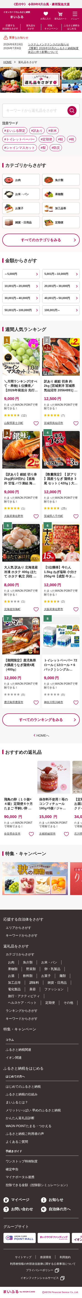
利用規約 (65, 1257)
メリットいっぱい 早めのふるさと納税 (33, 1110)
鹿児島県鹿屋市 (13, 702)
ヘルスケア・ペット (22, 1002)
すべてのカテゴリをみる (41, 240)
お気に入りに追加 (31, 833)
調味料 (34, 982)
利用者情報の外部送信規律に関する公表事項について (43, 1263)
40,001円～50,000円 (57, 298)
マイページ (20, 1200)
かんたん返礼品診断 (20, 1118)
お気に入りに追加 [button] (36, 423)
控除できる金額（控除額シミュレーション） (37, 1185)
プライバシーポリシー (39, 1270)
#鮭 (60, 139)
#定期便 (46, 139)
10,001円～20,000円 (17, 286)
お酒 (11, 976)
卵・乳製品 (52, 969)
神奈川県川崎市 (53, 702)
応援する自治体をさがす (10, 27)
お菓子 (46, 976)
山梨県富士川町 (13, 423)
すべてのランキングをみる (41, 720)
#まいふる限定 (14, 130)
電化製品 (14, 989)
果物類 (13, 969)
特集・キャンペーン (51, 27)
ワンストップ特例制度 (22, 1161)
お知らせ (56, 1200)
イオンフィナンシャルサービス (39, 1278)
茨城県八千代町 (53, 516)
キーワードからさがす (22, 935)
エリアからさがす (18, 927)
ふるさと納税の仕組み (22, 1094)
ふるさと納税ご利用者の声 (25, 1133)
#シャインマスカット (19, 148)
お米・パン (49, 962)
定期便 (50, 1002)
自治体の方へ (60, 1209)
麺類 (62, 976)
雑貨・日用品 (57, 982)
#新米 (53, 130)
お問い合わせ (22, 1209)
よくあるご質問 (17, 1141)
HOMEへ (42, 735)
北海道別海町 (12, 609)
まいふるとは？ (17, 1102)
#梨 (43, 148)
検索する (72, 110)
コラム (10, 1039)
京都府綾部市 (47, 833)
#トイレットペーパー (19, 139)
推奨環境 (45, 1257)
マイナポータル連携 (20, 1177)
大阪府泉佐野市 (13, 516)
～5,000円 (11, 274)
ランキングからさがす (22, 1010)
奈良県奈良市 (12, 833)
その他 (68, 1002)
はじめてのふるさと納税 (23, 1086)
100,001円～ (52, 310)
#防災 (56, 148)
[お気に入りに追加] (36, 423)
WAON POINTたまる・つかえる (28, 1126)
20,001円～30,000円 (57, 286)
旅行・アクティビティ (24, 996)
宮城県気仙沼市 (53, 423)
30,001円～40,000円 (17, 298)
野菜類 (31, 969)
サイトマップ (23, 1257)
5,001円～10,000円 (56, 274)
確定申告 (12, 1169)
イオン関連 (14, 1057)
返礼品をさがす (30, 27)
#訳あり (37, 130)
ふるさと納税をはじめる (72, 27)
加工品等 (14, 982)
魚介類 (28, 962)
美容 (32, 989)
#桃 (71, 139)
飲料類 (28, 976)
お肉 (11, 962)
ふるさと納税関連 (18, 1049)
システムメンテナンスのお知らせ (48, 44)
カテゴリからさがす (20, 954)
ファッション (54, 989)
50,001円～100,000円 (18, 310)
